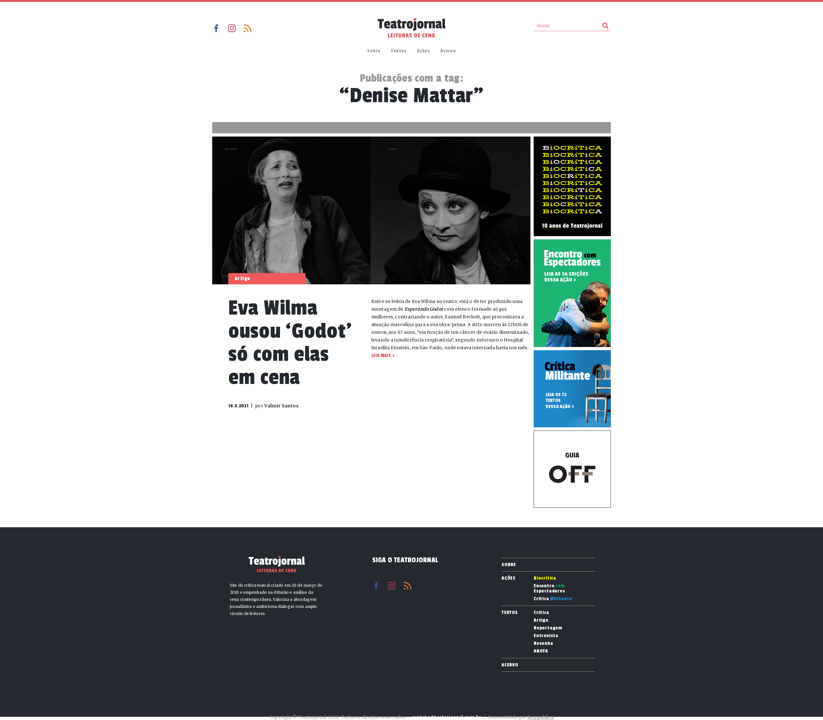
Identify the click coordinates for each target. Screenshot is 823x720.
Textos (399, 51)
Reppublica (541, 717)
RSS (247, 28)
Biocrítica (545, 578)
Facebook (216, 28)
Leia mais (381, 355)
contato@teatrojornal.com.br (447, 717)
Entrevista (546, 635)
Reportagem (548, 628)
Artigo (541, 620)
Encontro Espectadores (549, 588)
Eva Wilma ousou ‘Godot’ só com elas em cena (289, 342)
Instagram (232, 28)
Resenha (543, 643)
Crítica (553, 598)
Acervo (448, 51)
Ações (423, 51)
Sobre (374, 51)
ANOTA (541, 651)
